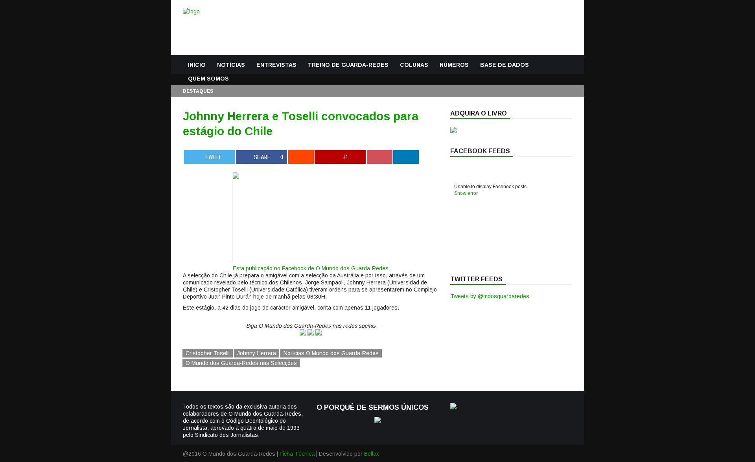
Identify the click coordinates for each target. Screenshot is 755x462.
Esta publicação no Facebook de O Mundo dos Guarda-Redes (311, 268)
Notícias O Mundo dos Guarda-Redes (331, 353)
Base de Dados (504, 65)
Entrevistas (276, 65)
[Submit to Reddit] (301, 157)
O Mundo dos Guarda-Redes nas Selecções (241, 363)
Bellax (371, 454)
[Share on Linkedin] (406, 157)
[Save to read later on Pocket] (379, 157)
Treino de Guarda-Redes (348, 65)
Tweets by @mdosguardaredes (489, 296)
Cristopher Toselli (208, 353)
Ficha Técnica (297, 454)
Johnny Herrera (256, 353)
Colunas (414, 65)
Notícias (231, 65)
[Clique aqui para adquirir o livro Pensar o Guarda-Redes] (453, 131)
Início (197, 65)
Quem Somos (208, 78)
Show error (466, 193)
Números (454, 65)
